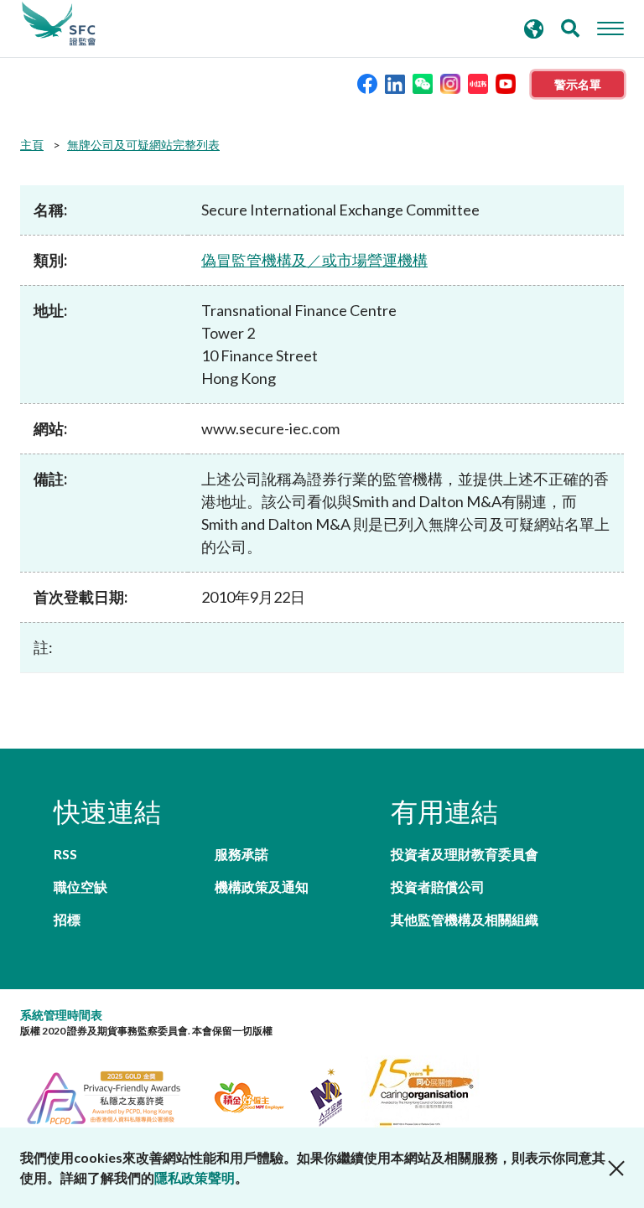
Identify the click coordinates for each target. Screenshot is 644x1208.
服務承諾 (241, 854)
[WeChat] (423, 83)
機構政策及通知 (262, 886)
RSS (65, 854)
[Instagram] (450, 83)
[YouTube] (506, 83)
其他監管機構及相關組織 (464, 919)
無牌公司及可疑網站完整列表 (143, 144)
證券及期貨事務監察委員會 (58, 24)
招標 (67, 919)
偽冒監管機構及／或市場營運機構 (314, 260)
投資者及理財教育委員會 (464, 854)
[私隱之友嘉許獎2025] (113, 1095)
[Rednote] (478, 83)
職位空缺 (80, 886)
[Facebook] (367, 83)
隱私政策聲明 (194, 1177)
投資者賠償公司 (438, 886)
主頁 (32, 144)
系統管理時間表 (61, 1015)
